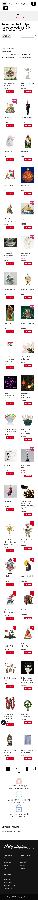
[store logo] (21, 3)
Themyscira (7, 117)
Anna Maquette (9, 501)
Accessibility (8, 889)
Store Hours (8, 882)
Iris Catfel (7, 576)
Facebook (23, 862)
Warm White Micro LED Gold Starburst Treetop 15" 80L (10, 542)
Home (17, 14)
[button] (33, 4)
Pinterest (22, 868)
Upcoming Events (9, 885)
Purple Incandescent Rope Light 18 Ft (10, 395)
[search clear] (10, 4)
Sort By (18, 36)
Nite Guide (24, 151)
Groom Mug (7, 465)
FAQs (5, 868)
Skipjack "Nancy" (26, 219)
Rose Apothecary (27, 610)
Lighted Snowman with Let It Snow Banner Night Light (27, 680)
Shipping (6, 865)
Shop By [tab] (6, 36)
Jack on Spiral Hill (27, 576)
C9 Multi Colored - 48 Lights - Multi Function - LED (9, 359)
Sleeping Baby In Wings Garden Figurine (9, 255)
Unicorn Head (8, 151)
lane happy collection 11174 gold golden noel (16, 57)
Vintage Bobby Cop (27, 117)
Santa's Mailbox (9, 185)
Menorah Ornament (27, 289)
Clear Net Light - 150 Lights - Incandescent (26, 431)
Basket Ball (25, 185)
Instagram (23, 865)
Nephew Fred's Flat (27, 323)
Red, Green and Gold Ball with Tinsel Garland (9, 716)
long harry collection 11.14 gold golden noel (16, 54)
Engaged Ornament (10, 289)
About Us (7, 879)
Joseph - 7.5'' (8, 323)
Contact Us (7, 862)
